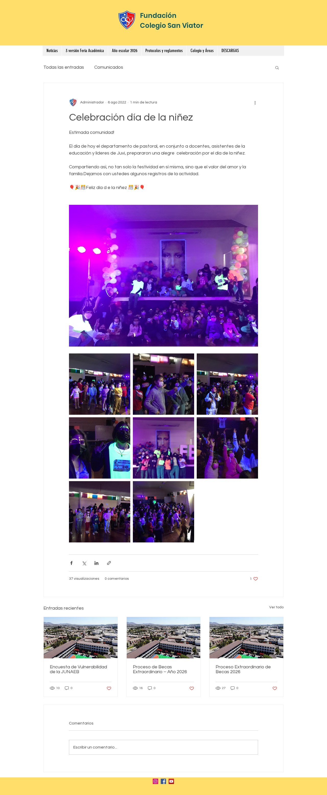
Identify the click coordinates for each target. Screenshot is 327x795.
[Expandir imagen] (99, 384)
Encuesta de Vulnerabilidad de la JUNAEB (78, 669)
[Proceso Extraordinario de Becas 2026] (246, 637)
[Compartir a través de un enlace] (109, 563)
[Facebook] (163, 781)
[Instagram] (155, 781)
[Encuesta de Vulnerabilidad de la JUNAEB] (81, 637)
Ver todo (276, 607)
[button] (163, 50)
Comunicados (108, 67)
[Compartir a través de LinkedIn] (96, 563)
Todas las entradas (63, 67)
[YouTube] (171, 781)
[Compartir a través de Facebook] (71, 563)
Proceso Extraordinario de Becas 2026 (243, 669)
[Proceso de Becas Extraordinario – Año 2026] (164, 637)
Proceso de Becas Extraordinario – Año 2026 (160, 669)
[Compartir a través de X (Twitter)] (83, 563)
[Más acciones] (255, 102)
